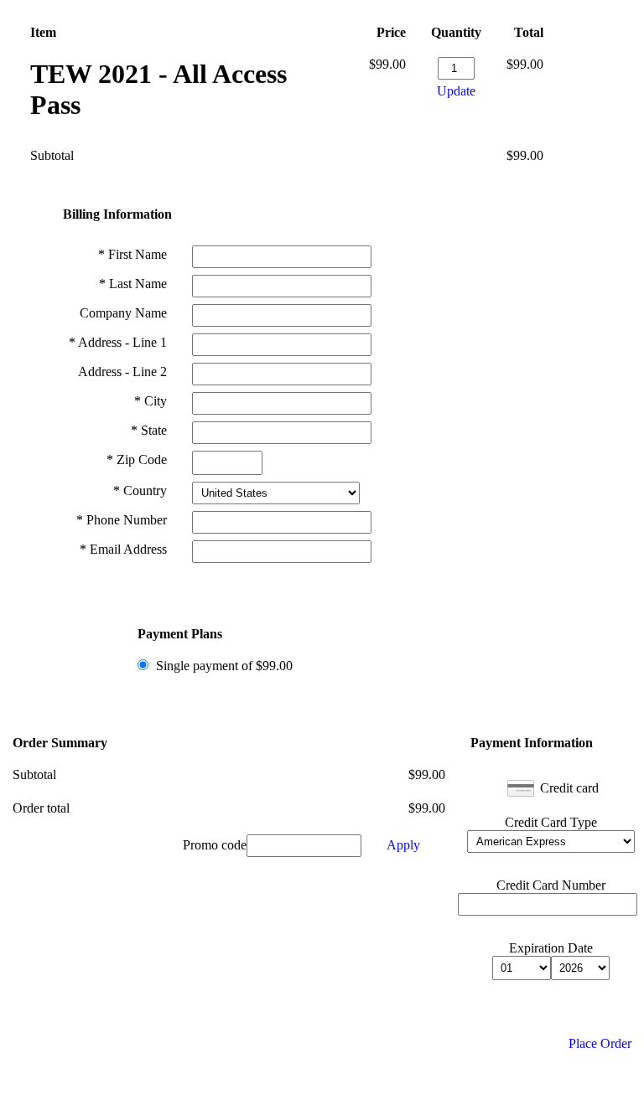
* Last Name (133, 283)
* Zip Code (136, 459)
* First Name (132, 254)
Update (456, 91)
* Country (140, 490)
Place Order (600, 1043)
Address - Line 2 (122, 371)
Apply (403, 845)
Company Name (123, 313)
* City (150, 401)
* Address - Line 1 (118, 342)
